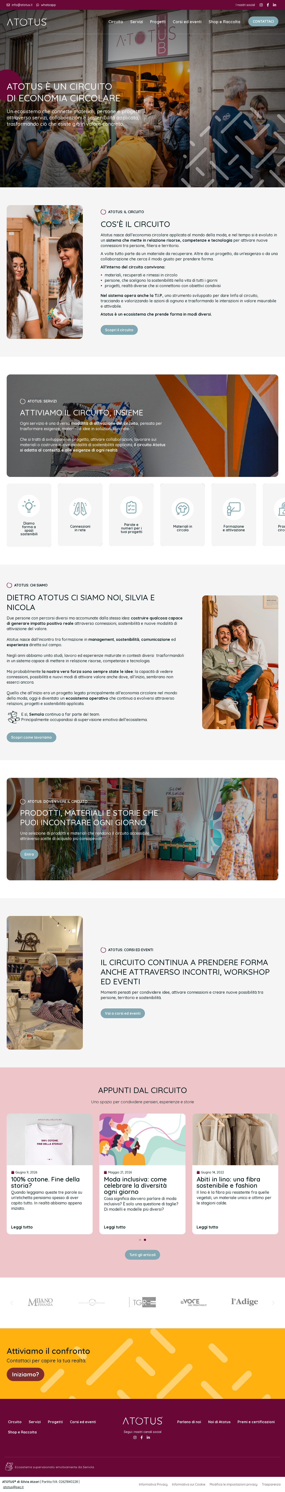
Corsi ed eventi (187, 21)
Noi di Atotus (219, 1422)
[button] (140, 1240)
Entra (29, 854)
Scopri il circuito (119, 330)
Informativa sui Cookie (188, 1484)
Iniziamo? (25, 1374)
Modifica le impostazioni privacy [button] (233, 1484)
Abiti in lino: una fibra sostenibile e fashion (228, 1182)
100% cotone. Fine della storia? (45, 1182)
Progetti (158, 21)
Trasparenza (271, 1484)
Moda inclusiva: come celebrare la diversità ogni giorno (135, 1185)
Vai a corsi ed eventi (122, 1013)
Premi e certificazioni (256, 1422)
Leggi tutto (22, 1227)
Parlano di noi (189, 1422)
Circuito (115, 21)
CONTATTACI (263, 21)
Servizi (136, 21)
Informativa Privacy (153, 1484)
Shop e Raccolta (224, 21)
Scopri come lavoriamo (31, 737)
